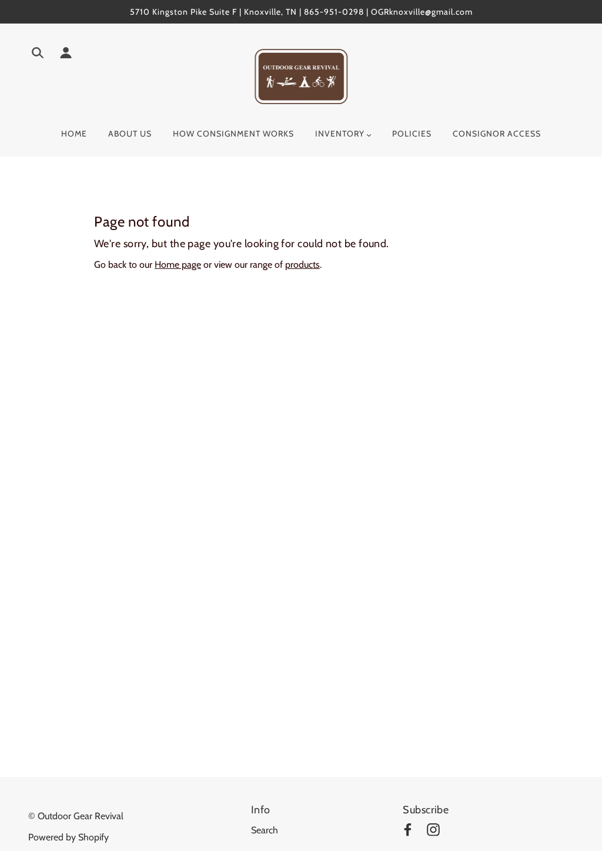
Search (264, 830)
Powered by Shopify (68, 837)
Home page (178, 264)
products (302, 264)
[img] (38, 54)
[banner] (301, 75)
